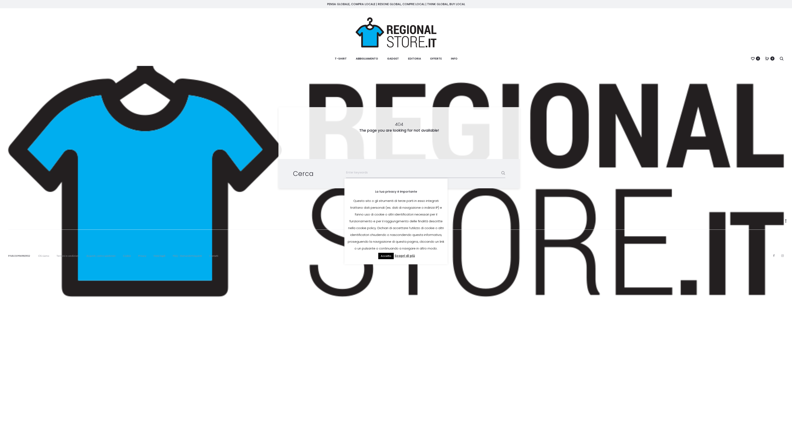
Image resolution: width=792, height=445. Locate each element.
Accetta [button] (386, 256)
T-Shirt (341, 59)
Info (454, 59)
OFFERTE (436, 59)
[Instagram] (782, 255)
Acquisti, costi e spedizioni (101, 255)
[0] (753, 58)
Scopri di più (405, 256)
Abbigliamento (367, 59)
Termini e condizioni (68, 255)
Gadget (393, 59)
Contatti (213, 255)
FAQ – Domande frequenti (187, 255)
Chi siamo (43, 255)
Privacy (142, 255)
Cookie (127, 255)
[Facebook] (774, 255)
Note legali (159, 255)
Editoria (414, 59)
